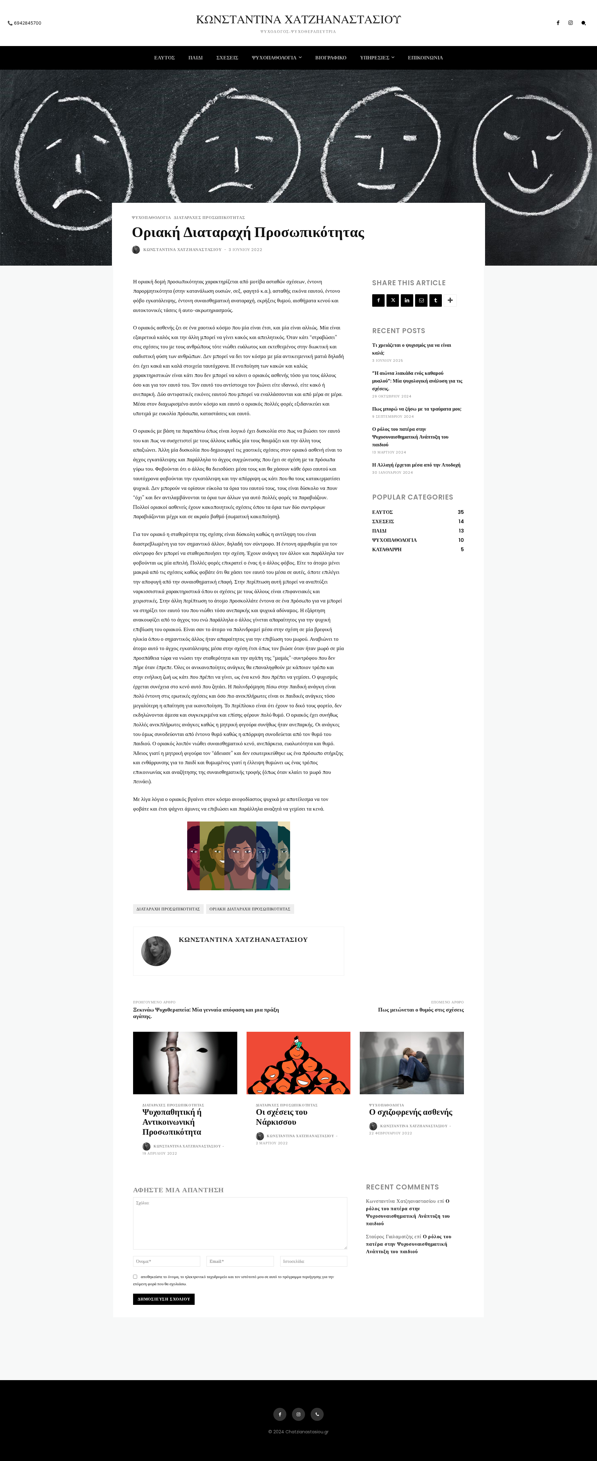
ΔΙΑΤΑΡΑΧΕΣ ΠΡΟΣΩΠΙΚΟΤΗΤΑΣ (209, 218)
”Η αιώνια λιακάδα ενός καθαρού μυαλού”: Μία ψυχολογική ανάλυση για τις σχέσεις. (417, 381)
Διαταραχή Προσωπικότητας (168, 909)
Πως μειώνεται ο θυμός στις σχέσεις (421, 1009)
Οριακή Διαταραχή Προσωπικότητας (250, 909)
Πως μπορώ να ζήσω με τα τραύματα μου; (417, 408)
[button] (584, 23)
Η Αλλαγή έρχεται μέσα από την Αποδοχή (416, 464)
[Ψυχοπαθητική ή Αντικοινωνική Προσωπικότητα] (185, 1063)
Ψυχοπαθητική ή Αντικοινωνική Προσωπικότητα (171, 1122)
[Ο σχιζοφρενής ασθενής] (412, 1063)
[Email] (421, 300)
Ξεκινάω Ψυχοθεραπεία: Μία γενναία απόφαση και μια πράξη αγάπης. (206, 1013)
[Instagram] (570, 23)
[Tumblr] (435, 300)
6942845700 (27, 23)
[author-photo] (147, 1146)
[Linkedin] (407, 300)
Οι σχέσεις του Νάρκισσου (282, 1117)
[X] (392, 300)
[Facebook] (558, 23)
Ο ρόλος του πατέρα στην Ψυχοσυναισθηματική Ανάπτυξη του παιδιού (410, 437)
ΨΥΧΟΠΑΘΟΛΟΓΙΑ (151, 218)
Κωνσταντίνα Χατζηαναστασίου (182, 250)
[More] (450, 300)
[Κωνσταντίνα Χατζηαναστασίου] (137, 250)
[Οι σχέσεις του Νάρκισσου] (299, 1063)
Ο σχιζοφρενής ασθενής (410, 1112)
